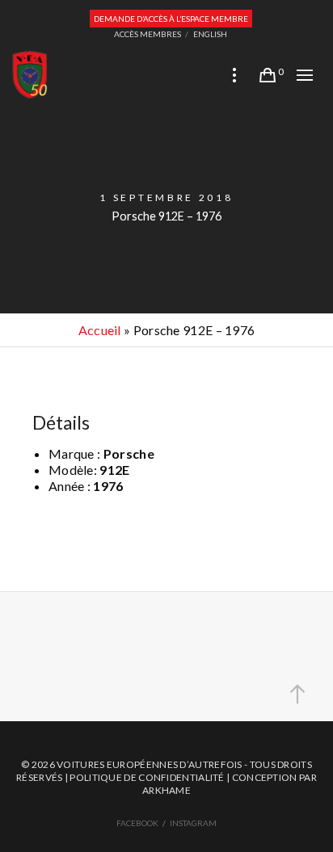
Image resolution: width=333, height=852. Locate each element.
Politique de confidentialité (147, 777)
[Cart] (267, 75)
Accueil (99, 330)
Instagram (193, 823)
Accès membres (147, 34)
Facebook (137, 823)
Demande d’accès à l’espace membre (171, 18)
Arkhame (166, 790)
